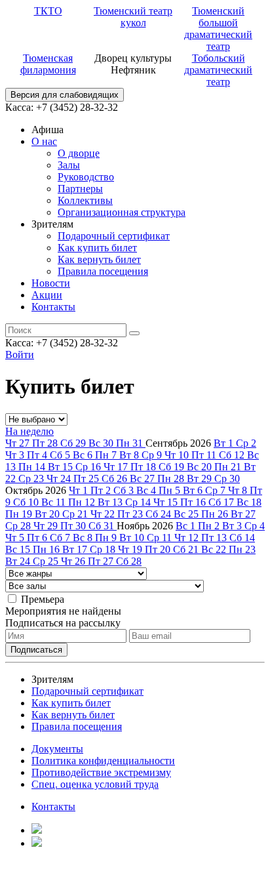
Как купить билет (97, 247)
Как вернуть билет (99, 259)
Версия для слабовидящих (64, 95)
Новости (50, 283)
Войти (19, 354)
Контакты (53, 306)
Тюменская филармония (48, 63)
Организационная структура (121, 212)
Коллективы (85, 200)
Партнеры (80, 188)
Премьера (42, 599)
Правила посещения (103, 271)
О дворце (79, 153)
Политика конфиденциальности (103, 760)
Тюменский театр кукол (133, 16)
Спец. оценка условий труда (95, 784)
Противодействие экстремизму (101, 772)
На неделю (29, 431)
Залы (69, 165)
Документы (57, 748)
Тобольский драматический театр (218, 69)
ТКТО (48, 10)
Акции (46, 294)
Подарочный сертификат (114, 235)
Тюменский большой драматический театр (218, 28)
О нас (44, 141)
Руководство (86, 176)
